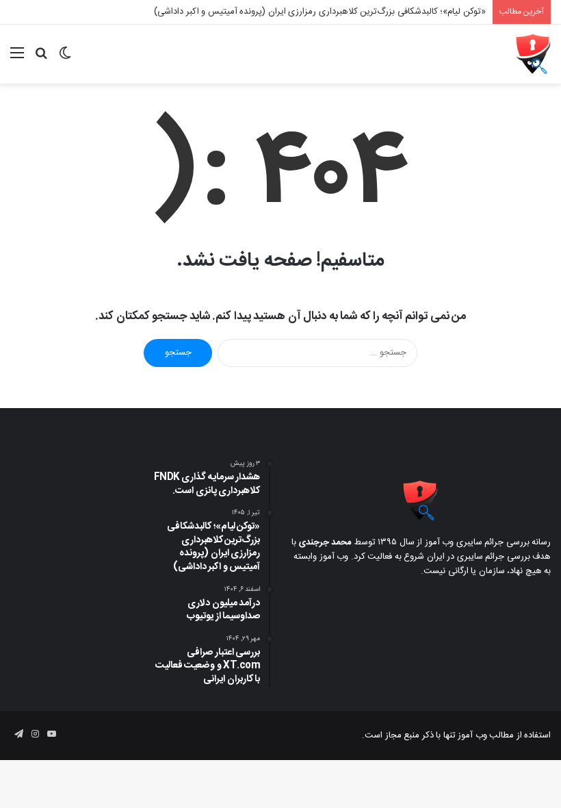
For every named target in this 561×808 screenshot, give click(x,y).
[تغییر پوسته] (65, 59)
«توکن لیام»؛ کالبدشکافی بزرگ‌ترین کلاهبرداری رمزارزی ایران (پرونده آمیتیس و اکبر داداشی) (320, 11)
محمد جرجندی (325, 542)
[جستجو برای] (41, 59)
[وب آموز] (533, 54)
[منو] (17, 59)
